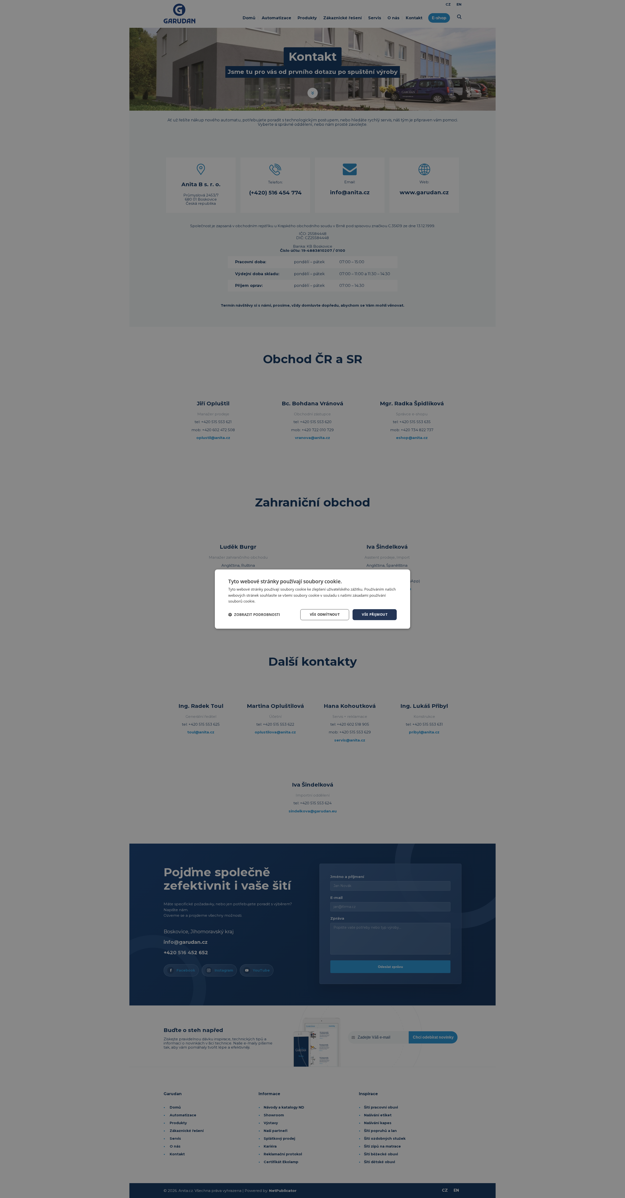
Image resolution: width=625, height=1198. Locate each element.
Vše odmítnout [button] (325, 614)
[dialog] (312, 599)
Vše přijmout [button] (374, 614)
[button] (254, 614)
